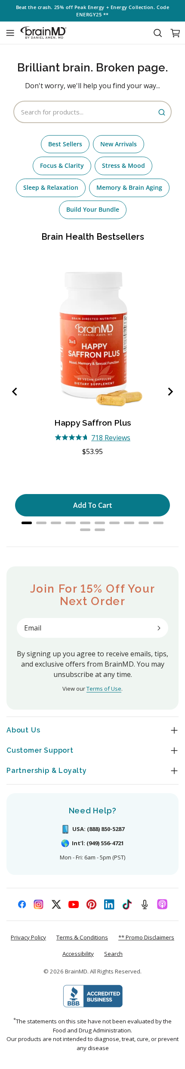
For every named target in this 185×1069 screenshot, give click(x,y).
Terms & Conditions (82, 937)
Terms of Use (103, 688)
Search (113, 954)
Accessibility (78, 954)
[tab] (27, 523)
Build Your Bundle (92, 209)
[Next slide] (170, 391)
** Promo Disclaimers (146, 937)
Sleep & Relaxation (50, 187)
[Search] (157, 32)
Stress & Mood (123, 165)
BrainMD (76, 971)
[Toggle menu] (9, 32)
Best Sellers (65, 144)
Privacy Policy (28, 937)
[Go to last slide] (15, 391)
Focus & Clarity (62, 165)
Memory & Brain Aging (129, 187)
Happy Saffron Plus (92, 422)
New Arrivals (118, 144)
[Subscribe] (158, 627)
